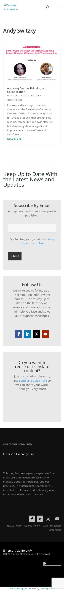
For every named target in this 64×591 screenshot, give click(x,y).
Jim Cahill (14, 95)
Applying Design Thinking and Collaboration (27, 90)
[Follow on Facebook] (18, 334)
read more (14, 138)
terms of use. (38, 243)
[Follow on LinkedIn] (27, 334)
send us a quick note (33, 381)
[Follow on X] (36, 334)
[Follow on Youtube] (45, 334)
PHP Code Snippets (18, 588)
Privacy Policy (14, 525)
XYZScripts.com (48, 588)
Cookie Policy (32, 525)
